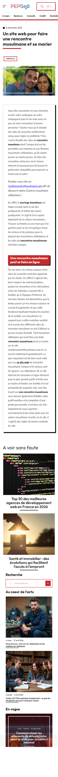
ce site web (23, 362)
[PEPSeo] (20, 6)
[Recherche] (42, 6)
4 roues (9, 640)
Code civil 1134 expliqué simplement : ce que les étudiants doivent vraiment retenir (28, 699)
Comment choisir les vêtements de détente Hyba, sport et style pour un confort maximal (29, 737)
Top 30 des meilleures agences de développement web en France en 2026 (29, 502)
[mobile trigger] (5, 6)
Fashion (26, 729)
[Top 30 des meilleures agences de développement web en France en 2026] (29, 474)
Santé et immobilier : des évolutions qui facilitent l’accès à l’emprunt (29, 562)
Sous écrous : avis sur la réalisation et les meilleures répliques (25, 645)
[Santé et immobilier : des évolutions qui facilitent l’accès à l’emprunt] (29, 534)
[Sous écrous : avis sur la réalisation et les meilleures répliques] (29, 617)
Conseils (10, 59)
